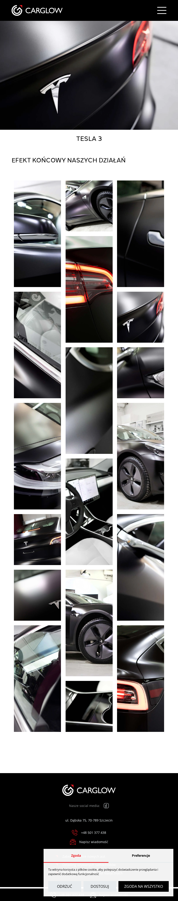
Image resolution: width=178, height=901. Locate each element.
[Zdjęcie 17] (140, 678)
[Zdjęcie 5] (37, 345)
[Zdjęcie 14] (37, 595)
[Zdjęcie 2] (89, 206)
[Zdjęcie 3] (140, 233)
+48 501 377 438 (93, 832)
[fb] (106, 806)
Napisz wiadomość (93, 842)
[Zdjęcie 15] (89, 623)
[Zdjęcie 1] (37, 233)
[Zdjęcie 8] (140, 373)
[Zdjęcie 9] (37, 456)
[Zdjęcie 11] (89, 511)
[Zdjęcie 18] (89, 706)
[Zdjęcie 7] (89, 400)
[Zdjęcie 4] (89, 289)
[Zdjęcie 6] (140, 317)
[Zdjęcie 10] (140, 456)
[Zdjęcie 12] (37, 539)
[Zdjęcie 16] (37, 678)
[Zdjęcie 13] (140, 567)
